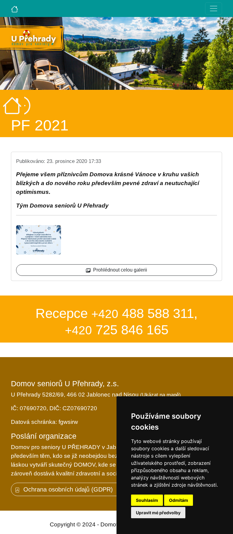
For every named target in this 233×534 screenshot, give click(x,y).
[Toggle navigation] (213, 8)
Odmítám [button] (178, 500)
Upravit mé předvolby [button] (158, 512)
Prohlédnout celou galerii (119, 269)
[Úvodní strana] (14, 8)
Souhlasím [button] (147, 500)
